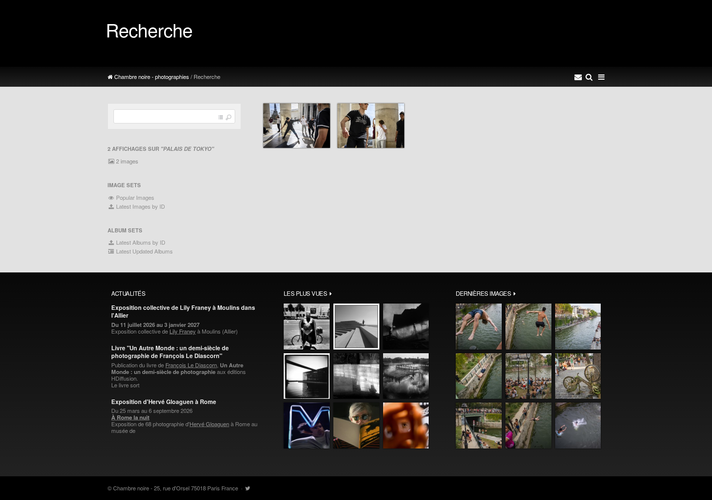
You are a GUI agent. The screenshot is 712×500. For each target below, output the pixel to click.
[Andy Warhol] (356, 425)
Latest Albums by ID (140, 242)
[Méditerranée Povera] (356, 327)
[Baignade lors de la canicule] (479, 327)
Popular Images (134, 197)
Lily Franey (182, 331)
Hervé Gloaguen (209, 424)
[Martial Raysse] (307, 425)
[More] (331, 293)
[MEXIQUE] (307, 327)
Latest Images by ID (140, 206)
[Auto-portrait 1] (356, 376)
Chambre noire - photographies (151, 76)
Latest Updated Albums (144, 251)
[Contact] (578, 77)
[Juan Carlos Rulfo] (406, 425)
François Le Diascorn (191, 365)
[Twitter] (247, 488)
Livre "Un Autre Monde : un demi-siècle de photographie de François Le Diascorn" (170, 352)
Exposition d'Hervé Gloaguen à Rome (163, 401)
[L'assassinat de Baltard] (406, 327)
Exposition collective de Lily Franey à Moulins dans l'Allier (183, 311)
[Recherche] (589, 77)
